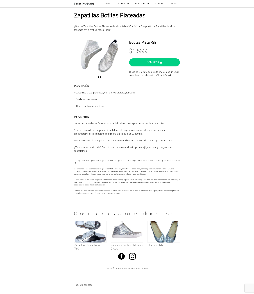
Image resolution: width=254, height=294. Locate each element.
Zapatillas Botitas (141, 3)
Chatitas (159, 3)
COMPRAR (153, 62)
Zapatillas (120, 3)
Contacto (173, 3)
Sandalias (105, 3)
